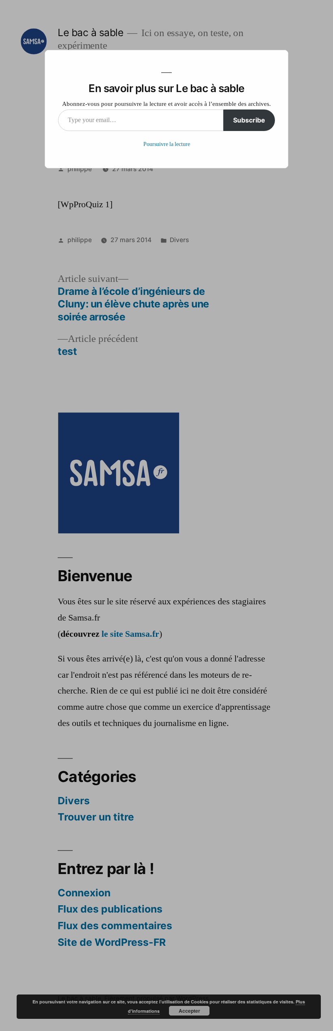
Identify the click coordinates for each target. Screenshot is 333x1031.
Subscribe (249, 120)
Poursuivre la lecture (166, 144)
